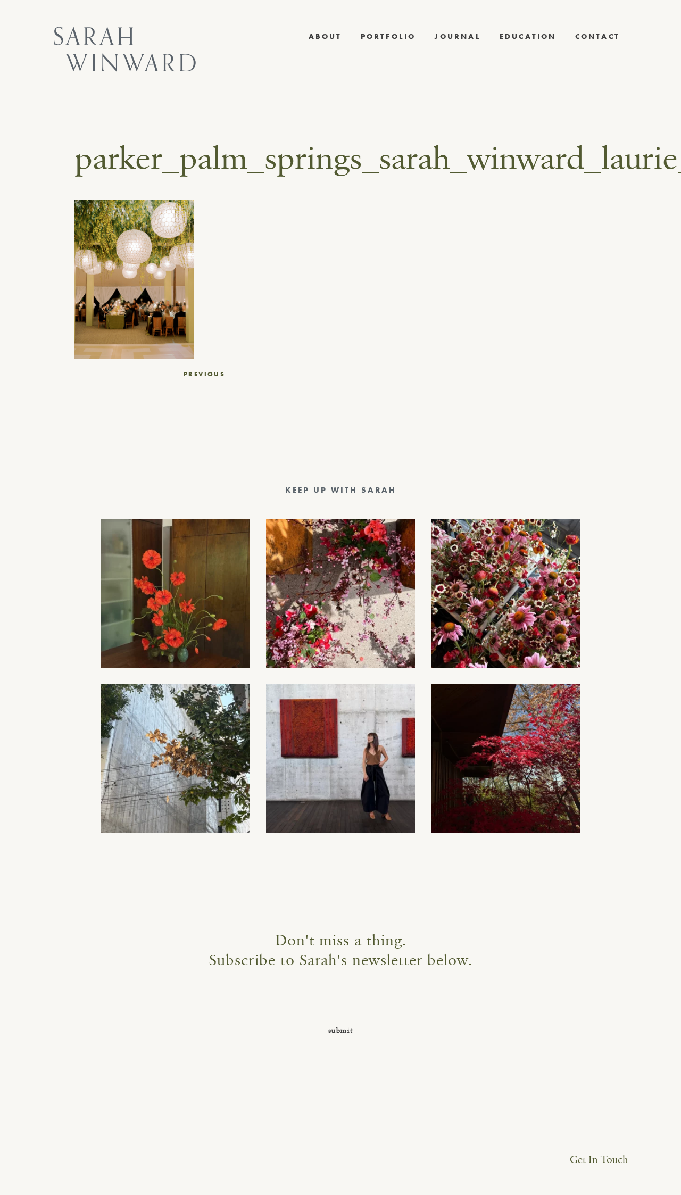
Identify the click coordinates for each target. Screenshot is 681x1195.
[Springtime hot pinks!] (340, 593)
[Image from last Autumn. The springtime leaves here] (505, 758)
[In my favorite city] (340, 758)
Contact (597, 36)
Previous (204, 374)
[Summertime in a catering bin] (505, 593)
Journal (457, 36)
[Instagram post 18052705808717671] (175, 758)
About (325, 36)
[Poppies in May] (175, 593)
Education (528, 36)
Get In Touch (599, 1160)
